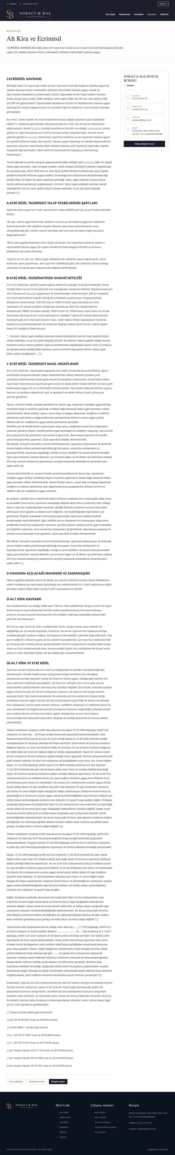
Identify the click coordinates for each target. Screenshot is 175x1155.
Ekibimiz (164, 14)
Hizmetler (138, 14)
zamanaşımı (95, 128)
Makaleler (152, 14)
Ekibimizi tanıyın (37, 1081)
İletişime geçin (58, 1081)
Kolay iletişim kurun (144, 143)
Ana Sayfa (110, 14)
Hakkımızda (124, 14)
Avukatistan (152, 1149)
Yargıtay (36, 128)
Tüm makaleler (16, 1081)
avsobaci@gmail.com (146, 1129)
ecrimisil (33, 137)
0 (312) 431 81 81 (144, 1122)
